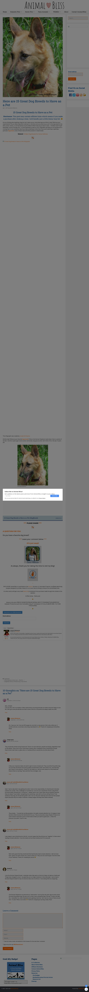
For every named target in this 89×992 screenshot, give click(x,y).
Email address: (7, 616)
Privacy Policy (35, 971)
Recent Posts (10, 628)
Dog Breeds (7, 678)
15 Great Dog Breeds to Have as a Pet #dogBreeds (21, 518)
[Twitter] (7, 638)
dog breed (11, 130)
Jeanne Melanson (15, 630)
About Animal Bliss (37, 964)
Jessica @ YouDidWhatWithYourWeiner (17, 782)
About (66, 12)
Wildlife (56, 12)
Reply (6, 712)
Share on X (58, 518)
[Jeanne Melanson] (6, 635)
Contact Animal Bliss (79, 12)
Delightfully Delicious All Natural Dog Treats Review (15, 681)
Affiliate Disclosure (37, 967)
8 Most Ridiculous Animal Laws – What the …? (14, 680)
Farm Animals (43, 12)
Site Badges (36, 975)
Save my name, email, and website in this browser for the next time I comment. (24, 941)
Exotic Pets (29, 12)
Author (5, 628)
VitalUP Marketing (83, 988)
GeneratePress (14, 988)
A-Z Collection (35, 962)
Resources (34, 973)
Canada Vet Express (25, 436)
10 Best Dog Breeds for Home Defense (36, 134)
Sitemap (33, 981)
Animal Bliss (17, 631)
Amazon (30, 586)
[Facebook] (5, 638)
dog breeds (25, 439)
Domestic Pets (15, 12)
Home (5, 12)
